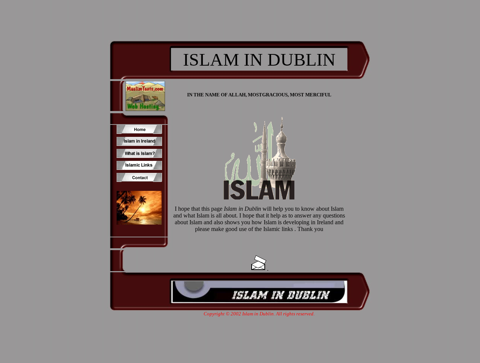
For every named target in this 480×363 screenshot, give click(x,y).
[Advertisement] (240, 17)
